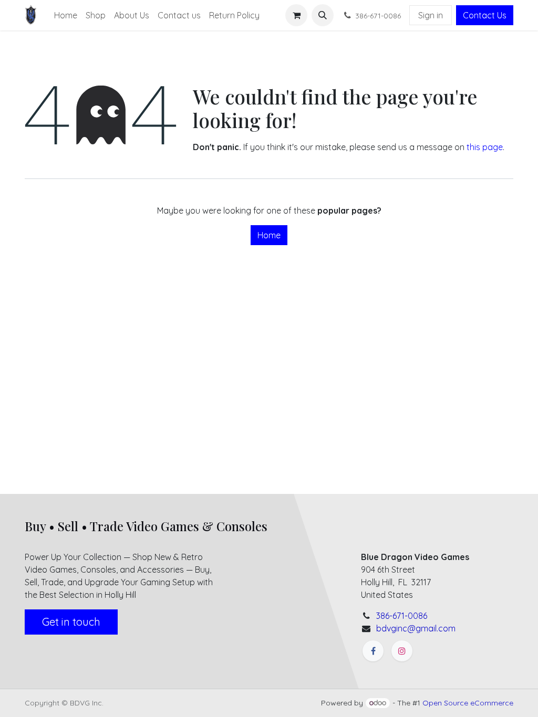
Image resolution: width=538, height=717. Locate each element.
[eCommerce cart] (296, 15)
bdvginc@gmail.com (416, 628)
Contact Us (484, 15)
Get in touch (71, 621)
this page (485, 147)
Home (269, 235)
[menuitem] (65, 15)
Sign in (430, 15)
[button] (323, 15)
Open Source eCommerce (467, 703)
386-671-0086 (401, 615)
